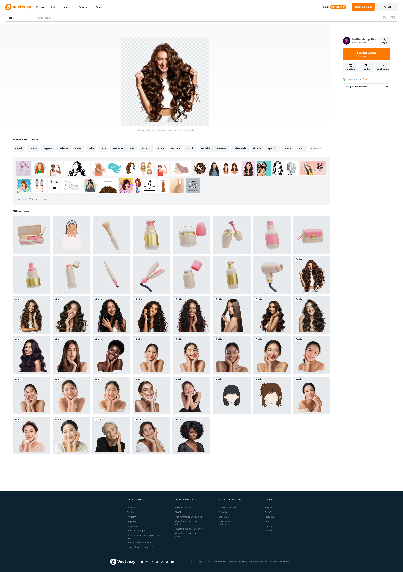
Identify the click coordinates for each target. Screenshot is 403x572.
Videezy (131, 516)
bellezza (63, 148)
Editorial (83, 7)
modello (205, 148)
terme (160, 148)
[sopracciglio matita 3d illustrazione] (111, 275)
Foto (53, 7)
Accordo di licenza (184, 507)
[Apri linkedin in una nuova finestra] (152, 561)
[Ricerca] (384, 18)
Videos (67, 7)
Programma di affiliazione (188, 516)
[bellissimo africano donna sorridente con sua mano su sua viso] (111, 355)
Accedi (387, 6)
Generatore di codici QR (140, 547)
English (269, 507)
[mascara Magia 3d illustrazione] (232, 235)
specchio (272, 148)
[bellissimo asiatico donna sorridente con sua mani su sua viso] (151, 355)
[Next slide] (325, 148)
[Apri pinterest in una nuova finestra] (157, 561)
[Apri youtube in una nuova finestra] (172, 561)
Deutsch (269, 521)
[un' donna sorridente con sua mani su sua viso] (111, 435)
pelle (91, 148)
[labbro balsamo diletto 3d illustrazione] (71, 275)
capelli (18, 148)
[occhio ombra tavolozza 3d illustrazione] (31, 235)
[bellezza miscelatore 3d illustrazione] (191, 235)
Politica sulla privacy (257, 561)
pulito (78, 148)
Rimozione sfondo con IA (140, 542)
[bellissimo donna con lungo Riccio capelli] (311, 275)
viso (132, 148)
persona (175, 148)
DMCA (178, 512)
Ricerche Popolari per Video (186, 534)
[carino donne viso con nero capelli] (232, 395)
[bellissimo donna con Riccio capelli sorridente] (151, 315)
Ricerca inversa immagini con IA (143, 536)
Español (269, 512)
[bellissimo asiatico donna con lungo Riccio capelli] (71, 315)
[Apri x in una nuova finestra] (167, 561)
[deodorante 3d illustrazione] (191, 275)
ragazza (48, 148)
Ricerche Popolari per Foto (189, 528)
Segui (384, 42)
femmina (118, 148)
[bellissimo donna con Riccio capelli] (191, 315)
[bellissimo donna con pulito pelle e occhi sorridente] (232, 355)
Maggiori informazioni (356, 86)
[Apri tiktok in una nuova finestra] (162, 561)
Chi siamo (223, 516)
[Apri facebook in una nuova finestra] (142, 561)
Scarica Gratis (366, 54)
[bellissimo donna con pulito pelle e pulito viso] (151, 395)
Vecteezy (132, 512)
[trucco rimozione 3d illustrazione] (232, 275)
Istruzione (132, 525)
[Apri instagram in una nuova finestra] (147, 561)
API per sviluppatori (138, 530)
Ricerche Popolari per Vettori (186, 523)
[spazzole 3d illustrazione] (111, 235)
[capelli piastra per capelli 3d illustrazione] (151, 275)
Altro (267, 530)
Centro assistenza (227, 507)
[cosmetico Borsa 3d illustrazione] (311, 235)
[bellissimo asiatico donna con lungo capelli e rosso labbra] (311, 315)
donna (33, 148)
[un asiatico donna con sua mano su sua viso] (311, 395)
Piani (326, 6)
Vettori (40, 7)
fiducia (257, 148)
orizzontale (240, 148)
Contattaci (223, 512)
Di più (99, 7)
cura (103, 148)
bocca (287, 148)
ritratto (146, 148)
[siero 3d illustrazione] (31, 275)
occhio (190, 148)
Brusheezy (133, 507)
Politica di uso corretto (280, 561)
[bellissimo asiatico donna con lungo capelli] (232, 315)
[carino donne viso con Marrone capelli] (272, 395)
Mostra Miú (193, 185)
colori (301, 148)
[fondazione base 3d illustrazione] (151, 235)
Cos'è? (365, 79)
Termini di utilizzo (237, 561)
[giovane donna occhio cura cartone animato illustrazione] (71, 235)
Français (269, 525)
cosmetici (316, 148)
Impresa (131, 521)
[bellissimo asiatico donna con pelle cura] (272, 355)
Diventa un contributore (225, 523)
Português (270, 516)
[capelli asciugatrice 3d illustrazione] (272, 275)
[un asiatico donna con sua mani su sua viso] (31, 435)
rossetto (222, 148)
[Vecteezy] (18, 7)
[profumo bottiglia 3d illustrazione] (272, 235)
